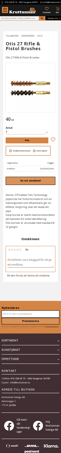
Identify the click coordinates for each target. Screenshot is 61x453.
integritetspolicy (52, 326)
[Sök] (42, 18)
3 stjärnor (14, 249)
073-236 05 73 (11, 2)
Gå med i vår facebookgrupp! (23, 425)
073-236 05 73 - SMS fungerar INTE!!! (30, 378)
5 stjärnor (20, 249)
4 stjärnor (17, 249)
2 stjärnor (11, 249)
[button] (5, 10)
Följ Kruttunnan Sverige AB (52, 425)
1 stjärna (9, 249)
